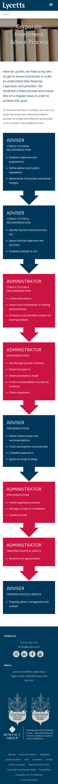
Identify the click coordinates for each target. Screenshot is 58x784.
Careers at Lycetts (17, 764)
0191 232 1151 (29, 642)
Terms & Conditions (28, 754)
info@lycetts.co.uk (29, 646)
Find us (7, 665)
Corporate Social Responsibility (21, 769)
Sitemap (12, 754)
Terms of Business (29, 780)
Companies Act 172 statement (29, 775)
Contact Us (10, 636)
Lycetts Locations (13, 759)
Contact (48, 759)
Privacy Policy (45, 769)
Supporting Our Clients (38, 764)
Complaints (37, 759)
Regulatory (45, 754)
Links (26, 759)
